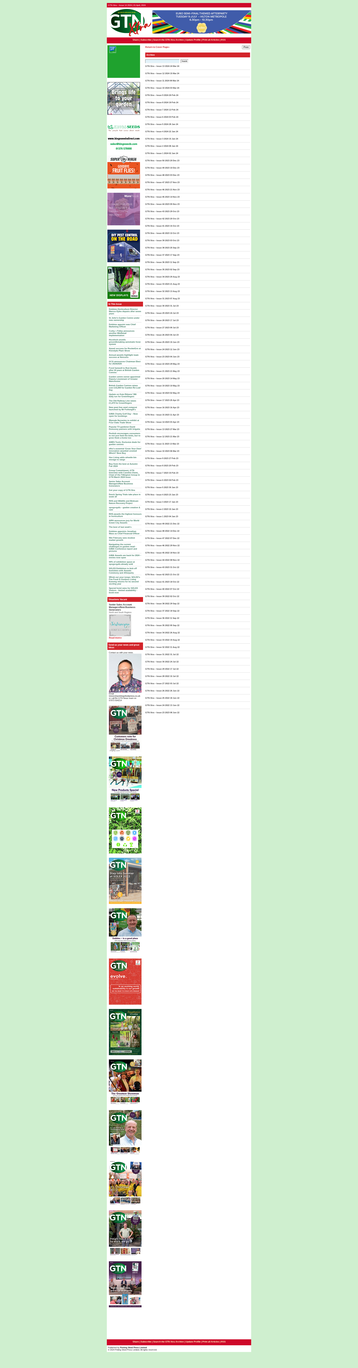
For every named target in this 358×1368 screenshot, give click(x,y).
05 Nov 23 (175, 204)
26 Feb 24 (173, 95)
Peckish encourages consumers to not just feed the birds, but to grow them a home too (124, 435)
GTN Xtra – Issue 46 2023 (157, 189)
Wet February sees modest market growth (122, 539)
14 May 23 (175, 378)
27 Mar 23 (174, 429)
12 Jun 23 (174, 349)
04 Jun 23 (174, 357)
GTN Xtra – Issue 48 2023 (157, 175)
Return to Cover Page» (157, 47)
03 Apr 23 (174, 422)
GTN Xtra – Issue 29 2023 (157, 313)
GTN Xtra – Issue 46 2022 (157, 545)
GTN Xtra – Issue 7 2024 (156, 110)
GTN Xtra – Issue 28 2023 (157, 320)
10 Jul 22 (174, 676)
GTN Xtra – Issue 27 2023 (157, 327)
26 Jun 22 (174, 691)
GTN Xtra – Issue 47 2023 (157, 182)
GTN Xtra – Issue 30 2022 (157, 662)
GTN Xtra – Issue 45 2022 (157, 553)
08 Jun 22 (174, 712)
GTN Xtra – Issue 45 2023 (157, 197)
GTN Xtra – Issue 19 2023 (157, 386)
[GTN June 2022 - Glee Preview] (125, 1307)
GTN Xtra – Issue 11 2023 (157, 444)
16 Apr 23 (174, 407)
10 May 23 (175, 386)
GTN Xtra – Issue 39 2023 (157, 240)
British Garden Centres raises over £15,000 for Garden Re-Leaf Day (124, 387)
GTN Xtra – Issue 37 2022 (157, 611)
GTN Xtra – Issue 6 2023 (156, 480)
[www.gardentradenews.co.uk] (129, 37)
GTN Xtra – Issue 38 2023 (157, 248)
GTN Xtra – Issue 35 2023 (157, 269)
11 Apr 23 (174, 415)
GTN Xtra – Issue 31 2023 (157, 298)
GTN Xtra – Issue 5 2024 (156, 124)
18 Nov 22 (175, 553)
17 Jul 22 (174, 669)
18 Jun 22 (174, 698)
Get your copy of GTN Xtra (122, 490)
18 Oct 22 (174, 582)
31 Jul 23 (174, 306)
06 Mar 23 (174, 451)
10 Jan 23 (173, 509)
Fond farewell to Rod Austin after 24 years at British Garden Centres (124, 370)
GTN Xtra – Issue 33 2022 (157, 640)
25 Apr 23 (174, 400)
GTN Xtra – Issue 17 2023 (157, 400)
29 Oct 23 (174, 211)
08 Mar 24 (174, 81)
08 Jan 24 (173, 146)
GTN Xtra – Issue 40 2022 (157, 589)
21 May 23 (175, 371)
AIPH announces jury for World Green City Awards (124, 521)
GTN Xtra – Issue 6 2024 (156, 117)
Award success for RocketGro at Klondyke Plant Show (125, 349)
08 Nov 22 (175, 560)
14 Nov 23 (175, 197)
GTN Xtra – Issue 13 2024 (157, 66)
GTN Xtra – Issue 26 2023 (157, 335)
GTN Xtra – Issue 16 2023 (157, 407)
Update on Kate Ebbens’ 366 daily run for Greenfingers (122, 395)
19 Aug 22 (175, 640)
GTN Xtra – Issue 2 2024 (156, 146)
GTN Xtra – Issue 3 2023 (156, 502)
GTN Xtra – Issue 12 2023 (157, 436)
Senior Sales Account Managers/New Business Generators (121, 483)
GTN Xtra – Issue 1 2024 (156, 153)
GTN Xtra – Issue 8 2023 (156, 465)
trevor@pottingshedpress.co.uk (124, 696)
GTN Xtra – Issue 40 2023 (157, 233)
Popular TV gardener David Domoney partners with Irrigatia (124, 428)
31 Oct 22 (174, 567)
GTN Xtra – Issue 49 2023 (157, 168)
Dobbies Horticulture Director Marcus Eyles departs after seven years (125, 311)
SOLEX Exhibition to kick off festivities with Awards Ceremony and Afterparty (123, 570)
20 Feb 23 (173, 465)
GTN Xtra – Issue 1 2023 (156, 516)
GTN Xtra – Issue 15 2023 (157, 415)
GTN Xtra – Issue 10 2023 (157, 451)
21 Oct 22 (174, 574)
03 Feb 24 (173, 117)
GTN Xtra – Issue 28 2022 (157, 676)
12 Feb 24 (173, 110)
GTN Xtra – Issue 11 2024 (157, 81)
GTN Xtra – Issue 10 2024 (157, 88)
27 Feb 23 (173, 458)
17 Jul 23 (174, 320)
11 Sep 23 (174, 262)
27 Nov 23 (175, 182)
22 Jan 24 (173, 131)
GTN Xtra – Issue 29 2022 (157, 669)
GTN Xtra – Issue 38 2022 (157, 603)
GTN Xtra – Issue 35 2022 (157, 625)
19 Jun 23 (174, 342)
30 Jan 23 (173, 487)
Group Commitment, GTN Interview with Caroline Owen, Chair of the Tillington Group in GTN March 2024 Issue (124, 473)
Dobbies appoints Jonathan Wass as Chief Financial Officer (124, 532)
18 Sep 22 (174, 611)
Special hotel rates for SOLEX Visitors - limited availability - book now (123, 590)
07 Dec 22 (174, 538)
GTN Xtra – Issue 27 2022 (157, 683)
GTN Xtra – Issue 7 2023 (156, 473)
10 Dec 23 (174, 168)
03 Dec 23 (174, 175)
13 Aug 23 (175, 291)
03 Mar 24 (174, 88)
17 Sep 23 (174, 255)
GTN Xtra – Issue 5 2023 (156, 487)
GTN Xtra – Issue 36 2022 (157, 618)
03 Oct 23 (174, 240)
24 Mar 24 (174, 66)
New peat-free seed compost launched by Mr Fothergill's (123, 408)
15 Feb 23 (173, 473)
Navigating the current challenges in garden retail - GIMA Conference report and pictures (123, 547)
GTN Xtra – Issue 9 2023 (156, 458)
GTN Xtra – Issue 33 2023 (157, 284)
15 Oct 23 (174, 226)
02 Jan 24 (173, 153)
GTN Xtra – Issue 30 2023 (157, 306)
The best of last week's (120, 527)
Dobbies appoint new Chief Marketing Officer (122, 325)
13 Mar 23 (174, 444)
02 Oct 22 (174, 596)
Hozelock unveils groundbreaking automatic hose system (125, 342)
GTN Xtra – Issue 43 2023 (157, 211)
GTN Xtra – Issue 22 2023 (157, 364)
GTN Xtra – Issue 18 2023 (157, 393)
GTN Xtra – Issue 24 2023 (157, 349)
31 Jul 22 (174, 654)
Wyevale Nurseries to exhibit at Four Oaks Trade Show (124, 421)
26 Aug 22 (175, 632)
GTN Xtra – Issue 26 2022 (157, 691)
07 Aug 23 (175, 298)
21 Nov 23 (175, 189)
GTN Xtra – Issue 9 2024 (156, 95)
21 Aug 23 (175, 284)
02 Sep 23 (174, 269)
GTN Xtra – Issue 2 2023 (156, 509)
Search (184, 61)
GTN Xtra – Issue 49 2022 (157, 524)
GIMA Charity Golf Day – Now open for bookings (123, 415)
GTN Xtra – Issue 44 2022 (157, 560)
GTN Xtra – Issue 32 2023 (157, 291)
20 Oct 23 (174, 219)
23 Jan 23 (173, 494)
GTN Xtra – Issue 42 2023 (157, 219)
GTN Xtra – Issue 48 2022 (157, 531)
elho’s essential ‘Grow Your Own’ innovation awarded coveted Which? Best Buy (125, 450)
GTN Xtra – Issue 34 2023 (157, 277)
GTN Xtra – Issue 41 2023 (157, 226)
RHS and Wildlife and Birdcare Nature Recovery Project (123, 502)
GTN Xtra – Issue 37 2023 (157, 255)
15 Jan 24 (173, 139)
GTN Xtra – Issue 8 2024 (156, 102)
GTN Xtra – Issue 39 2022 (157, 596)
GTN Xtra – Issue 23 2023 (157, 357)
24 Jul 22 (174, 662)
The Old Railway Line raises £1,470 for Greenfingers (122, 402)
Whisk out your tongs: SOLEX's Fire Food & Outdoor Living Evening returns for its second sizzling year (124, 580)
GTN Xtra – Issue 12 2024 (157, 73)
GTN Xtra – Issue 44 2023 (157, 204)
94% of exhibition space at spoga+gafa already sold (122, 563)
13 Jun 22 (174, 705)
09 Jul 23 (174, 327)
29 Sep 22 (174, 603)
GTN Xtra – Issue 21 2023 (157, 371)
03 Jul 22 (174, 683)
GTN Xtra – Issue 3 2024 (156, 139)
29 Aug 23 (175, 277)
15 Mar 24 (174, 73)
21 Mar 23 (174, 436)
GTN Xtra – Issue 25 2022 (157, 698)
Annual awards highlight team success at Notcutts (124, 356)
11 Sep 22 (174, 618)
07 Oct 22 (174, 589)
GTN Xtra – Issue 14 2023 (157, 422)
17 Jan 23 (173, 502)
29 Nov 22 (175, 545)
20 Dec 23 (174, 160)
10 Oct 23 (174, 233)
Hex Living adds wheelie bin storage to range (122, 458)
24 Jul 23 (174, 313)
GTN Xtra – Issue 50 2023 (157, 160)
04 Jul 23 (174, 335)
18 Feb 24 (173, 102)
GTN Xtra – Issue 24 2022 (157, 705)
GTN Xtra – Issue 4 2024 (156, 131)
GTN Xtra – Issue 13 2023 (157, 429)
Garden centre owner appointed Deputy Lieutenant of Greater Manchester (124, 379)
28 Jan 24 (173, 124)
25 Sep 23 (174, 248)
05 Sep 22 (174, 625)
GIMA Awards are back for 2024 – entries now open (125, 556)
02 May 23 (175, 393)
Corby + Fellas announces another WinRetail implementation (121, 333)
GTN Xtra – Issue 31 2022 (157, 654)
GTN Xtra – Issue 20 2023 (157, 378)
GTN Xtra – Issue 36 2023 (157, 262)
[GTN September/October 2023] (125, 802)
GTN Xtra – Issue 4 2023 (156, 494)
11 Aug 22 (175, 647)
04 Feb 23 (173, 480)
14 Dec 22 (174, 531)
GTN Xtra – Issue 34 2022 (157, 632)
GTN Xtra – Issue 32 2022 (157, 647)
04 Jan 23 (173, 516)
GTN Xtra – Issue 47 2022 (157, 538)
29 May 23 (175, 364)
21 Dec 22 (174, 524)
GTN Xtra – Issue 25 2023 (157, 342)
